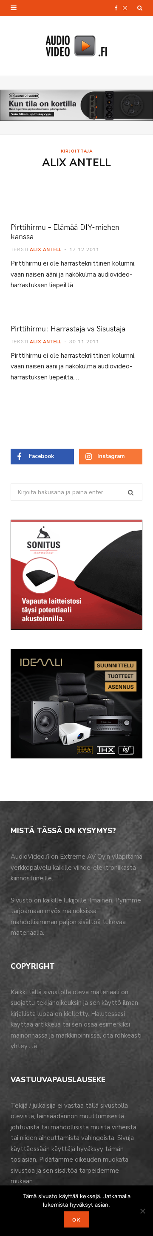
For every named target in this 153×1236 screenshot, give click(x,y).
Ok (76, 1219)
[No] (142, 1211)
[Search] (139, 8)
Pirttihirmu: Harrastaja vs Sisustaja (68, 328)
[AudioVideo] (76, 46)
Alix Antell (45, 249)
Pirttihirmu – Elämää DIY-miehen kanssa (65, 231)
